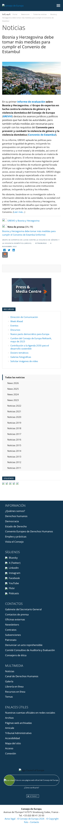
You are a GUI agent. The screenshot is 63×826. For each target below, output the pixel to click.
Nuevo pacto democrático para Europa (29, 334)
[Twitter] (9, 250)
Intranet (33, 796)
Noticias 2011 (14, 467)
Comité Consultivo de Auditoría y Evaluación (30, 650)
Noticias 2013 (14, 456)
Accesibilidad (12, 738)
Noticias (9, 671)
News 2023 (13, 400)
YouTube (13, 583)
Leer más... (18, 211)
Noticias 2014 (14, 450)
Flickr (11, 588)
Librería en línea (14, 686)
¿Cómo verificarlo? (31, 787)
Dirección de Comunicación (24, 317)
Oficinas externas (15, 619)
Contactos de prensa (17, 614)
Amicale (9, 728)
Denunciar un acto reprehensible (23, 645)
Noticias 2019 (14, 422)
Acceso (9, 748)
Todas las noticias (15, 377)
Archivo (9, 717)
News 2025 (13, 388)
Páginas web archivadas (18, 723)
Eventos (14, 325)
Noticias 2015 (14, 445)
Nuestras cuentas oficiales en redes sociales (30, 712)
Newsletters (12, 624)
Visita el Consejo (14, 541)
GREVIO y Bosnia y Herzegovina (23, 220)
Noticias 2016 (14, 439)
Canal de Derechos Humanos (21, 676)
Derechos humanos (16, 516)
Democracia (12, 521)
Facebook (14, 578)
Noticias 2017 (14, 434)
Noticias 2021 (14, 411)
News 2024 (13, 394)
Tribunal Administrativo (18, 733)
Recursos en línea (15, 691)
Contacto (34, 822)
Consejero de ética (15, 655)
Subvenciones (13, 635)
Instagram (14, 573)
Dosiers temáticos (19, 352)
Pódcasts (13, 593)
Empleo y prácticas (15, 536)
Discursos (15, 329)
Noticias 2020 (14, 416)
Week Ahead (16, 321)
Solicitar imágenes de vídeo (24, 361)
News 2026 (13, 383)
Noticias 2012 (14, 462)
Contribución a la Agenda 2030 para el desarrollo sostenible (29, 347)
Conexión (10, 753)
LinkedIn (13, 567)
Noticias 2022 (14, 405)
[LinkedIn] (13, 250)
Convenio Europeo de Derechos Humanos (29, 531)
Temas (9, 696)
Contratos (10, 629)
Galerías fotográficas (20, 356)
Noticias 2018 (14, 428)
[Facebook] (4, 250)
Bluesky (13, 557)
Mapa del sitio (13, 743)
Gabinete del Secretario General (23, 609)
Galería (9, 681)
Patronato (10, 640)
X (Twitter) (14, 562)
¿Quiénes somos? (15, 511)
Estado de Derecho (16, 526)
